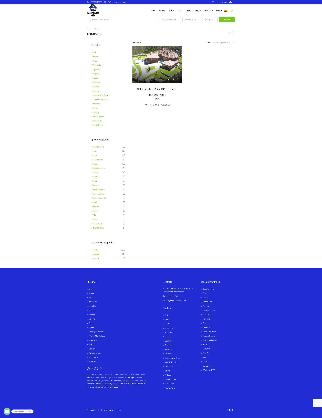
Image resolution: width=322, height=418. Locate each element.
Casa (94, 151)
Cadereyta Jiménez (100, 95)
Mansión (95, 206)
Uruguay (95, 73)
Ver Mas (207, 11)
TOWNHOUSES (98, 228)
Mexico (95, 56)
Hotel (94, 202)
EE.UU (94, 61)
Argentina (162, 11)
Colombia (188, 11)
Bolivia (171, 11)
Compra (95, 258)
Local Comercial (98, 189)
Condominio (97, 223)
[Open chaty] (7, 411)
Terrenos (95, 185)
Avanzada (211, 19)
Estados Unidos (98, 116)
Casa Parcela (97, 159)
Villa (94, 215)
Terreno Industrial (99, 198)
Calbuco (95, 112)
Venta (94, 249)
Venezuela (96, 65)
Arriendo (95, 254)
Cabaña (95, 211)
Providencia (97, 120)
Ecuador (198, 11)
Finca (94, 181)
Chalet (94, 219)
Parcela (95, 164)
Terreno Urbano (98, 194)
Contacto (219, 11)
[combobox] (170, 19)
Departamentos (98, 168)
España (95, 78)
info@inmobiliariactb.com (176, 301)
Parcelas (95, 176)
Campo (95, 172)
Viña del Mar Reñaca (100, 99)
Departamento (98, 146)
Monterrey (96, 103)
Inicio (153, 11)
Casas (94, 155)
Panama (95, 86)
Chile (179, 11)
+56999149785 (172, 296)
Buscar (227, 19)
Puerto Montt (97, 125)
